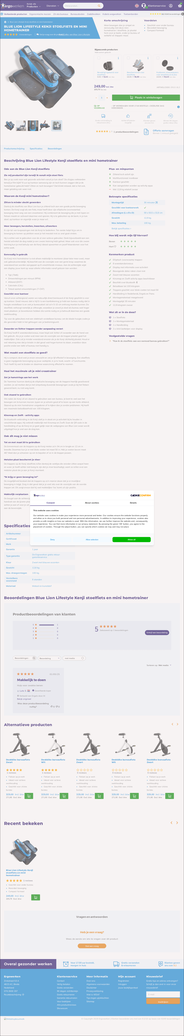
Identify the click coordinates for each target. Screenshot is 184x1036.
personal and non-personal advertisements (80, 518)
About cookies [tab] (92, 503)
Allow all (132, 539)
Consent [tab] (51, 503)
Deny (52, 539)
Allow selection (92, 539)
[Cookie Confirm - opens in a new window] (141, 495)
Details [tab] (133, 503)
